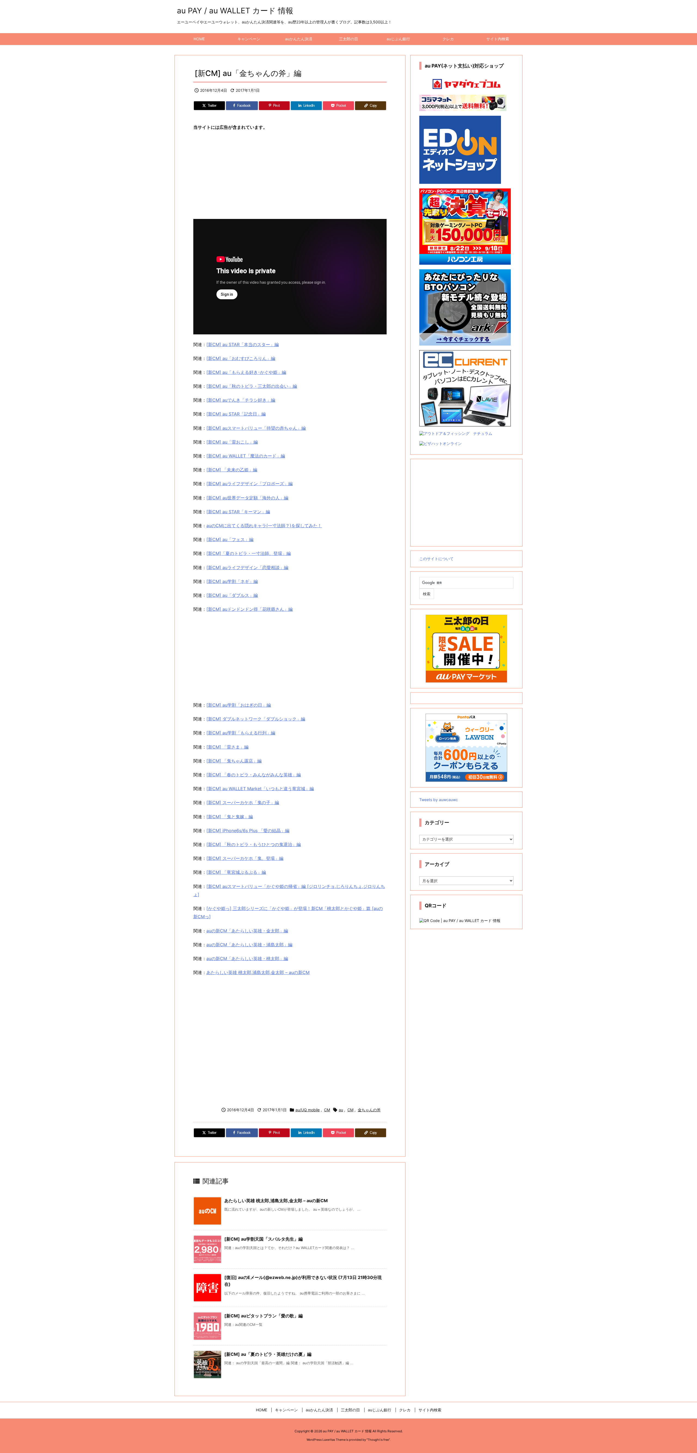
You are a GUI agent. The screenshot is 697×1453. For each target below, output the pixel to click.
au (341, 1109)
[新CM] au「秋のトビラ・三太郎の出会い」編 (251, 386)
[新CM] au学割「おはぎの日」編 (238, 705)
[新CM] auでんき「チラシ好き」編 (240, 400)
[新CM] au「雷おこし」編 (232, 442)
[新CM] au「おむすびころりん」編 (240, 358)
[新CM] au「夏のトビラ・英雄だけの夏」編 (267, 1354)
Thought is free (378, 1440)
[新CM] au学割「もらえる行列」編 (240, 732)
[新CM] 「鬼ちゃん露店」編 (234, 761)
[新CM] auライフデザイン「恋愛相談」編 (247, 567)
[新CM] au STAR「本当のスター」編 (242, 344)
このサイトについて (436, 558)
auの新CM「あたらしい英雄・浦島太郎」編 (249, 944)
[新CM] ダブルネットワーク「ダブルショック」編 (255, 719)
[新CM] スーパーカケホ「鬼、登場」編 (244, 858)
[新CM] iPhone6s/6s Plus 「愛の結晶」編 (247, 830)
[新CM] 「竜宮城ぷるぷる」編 (236, 872)
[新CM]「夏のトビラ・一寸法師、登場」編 (248, 553)
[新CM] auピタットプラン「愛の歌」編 (263, 1315)
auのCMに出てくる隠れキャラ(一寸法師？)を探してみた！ (264, 525)
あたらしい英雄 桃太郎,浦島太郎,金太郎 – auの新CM (258, 972)
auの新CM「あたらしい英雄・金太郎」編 (247, 930)
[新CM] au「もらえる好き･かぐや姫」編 (246, 372)
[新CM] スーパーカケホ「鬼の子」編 (242, 802)
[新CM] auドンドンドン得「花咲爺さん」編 (249, 609)
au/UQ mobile (307, 1109)
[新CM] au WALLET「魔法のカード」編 (245, 456)
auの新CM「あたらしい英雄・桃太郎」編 (247, 958)
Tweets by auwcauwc (438, 799)
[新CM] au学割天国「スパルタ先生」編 (263, 1239)
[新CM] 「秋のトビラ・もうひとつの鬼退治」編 (253, 844)
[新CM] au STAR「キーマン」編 (238, 511)
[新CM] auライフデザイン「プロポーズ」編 (249, 483)
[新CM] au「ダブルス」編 (232, 595)
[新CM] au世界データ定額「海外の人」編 (247, 497)
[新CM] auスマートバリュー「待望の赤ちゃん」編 (256, 428)
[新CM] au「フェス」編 (229, 539)
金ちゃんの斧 (369, 1109)
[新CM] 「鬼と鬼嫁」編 (229, 816)
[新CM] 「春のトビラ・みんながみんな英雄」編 (253, 774)
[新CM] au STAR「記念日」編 (236, 414)
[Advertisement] (290, 175)
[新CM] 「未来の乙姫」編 (231, 469)
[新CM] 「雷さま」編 (227, 747)
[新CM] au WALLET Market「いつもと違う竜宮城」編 (260, 788)
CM (327, 1109)
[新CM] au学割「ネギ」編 (232, 581)
